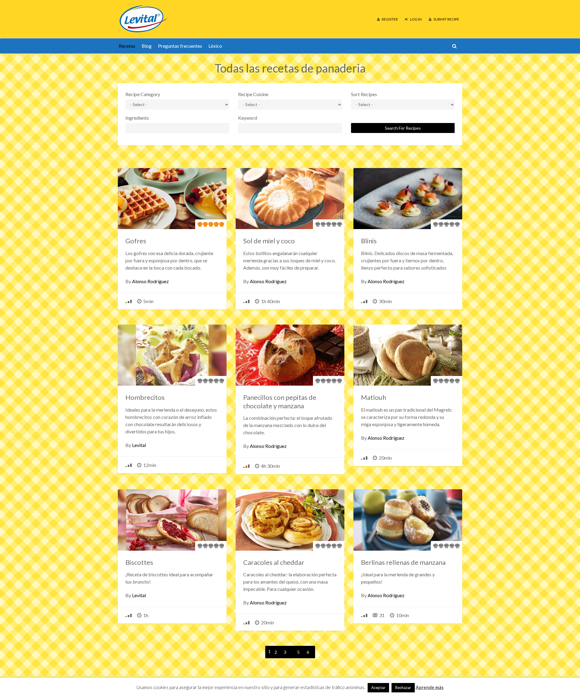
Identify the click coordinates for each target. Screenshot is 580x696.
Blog (147, 46)
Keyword (247, 118)
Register (389, 19)
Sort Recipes (364, 94)
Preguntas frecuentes (180, 46)
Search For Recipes (403, 128)
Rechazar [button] (403, 687)
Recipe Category (142, 94)
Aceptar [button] (378, 687)
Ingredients (137, 118)
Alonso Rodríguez (150, 281)
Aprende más (429, 687)
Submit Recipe (446, 19)
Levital (139, 445)
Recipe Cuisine (253, 94)
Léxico (215, 46)
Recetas (127, 46)
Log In (415, 19)
